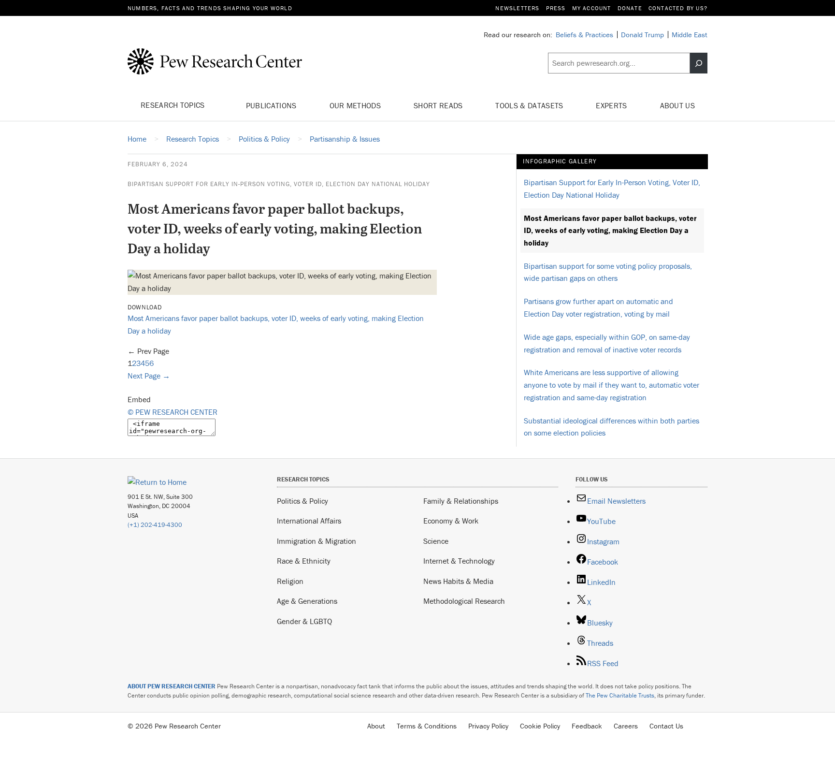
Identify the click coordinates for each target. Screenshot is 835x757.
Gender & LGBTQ (304, 621)
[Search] (698, 63)
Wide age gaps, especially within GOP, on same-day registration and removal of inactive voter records (607, 343)
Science (435, 541)
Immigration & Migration (316, 541)
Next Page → (149, 375)
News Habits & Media (458, 581)
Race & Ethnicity (304, 561)
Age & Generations (307, 601)
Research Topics (174, 105)
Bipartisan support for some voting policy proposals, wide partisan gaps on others (608, 272)
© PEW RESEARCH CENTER (172, 412)
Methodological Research (464, 601)
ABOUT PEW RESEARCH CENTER (172, 686)
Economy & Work (450, 520)
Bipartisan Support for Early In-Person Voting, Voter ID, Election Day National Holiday (279, 184)
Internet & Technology (459, 561)
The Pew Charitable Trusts (620, 695)
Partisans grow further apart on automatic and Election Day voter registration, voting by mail (598, 307)
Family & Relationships (460, 501)
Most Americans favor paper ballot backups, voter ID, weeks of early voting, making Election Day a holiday (610, 230)
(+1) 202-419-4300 (155, 525)
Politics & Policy (302, 501)
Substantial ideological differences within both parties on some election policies (611, 427)
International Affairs (309, 520)
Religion (290, 581)
